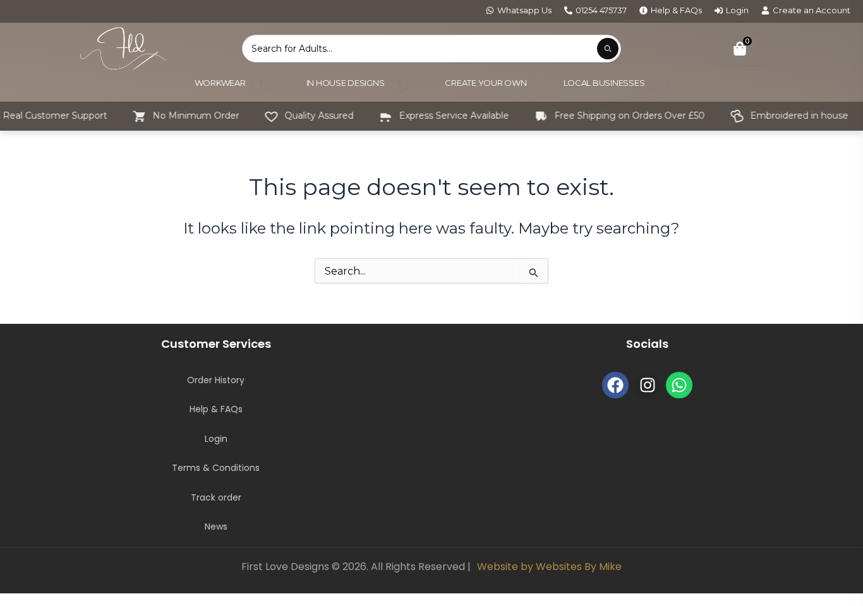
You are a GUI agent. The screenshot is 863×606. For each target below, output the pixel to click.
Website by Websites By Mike (549, 566)
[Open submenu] (261, 83)
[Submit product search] (608, 48)
